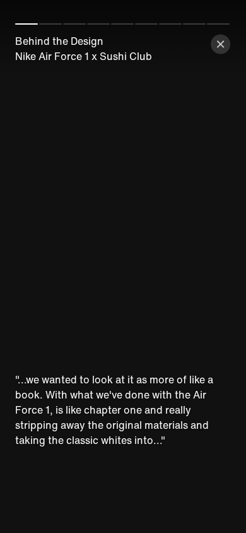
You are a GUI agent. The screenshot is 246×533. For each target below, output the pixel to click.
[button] (221, 44)
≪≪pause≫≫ (123, 266)
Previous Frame (40, 276)
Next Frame (205, 276)
